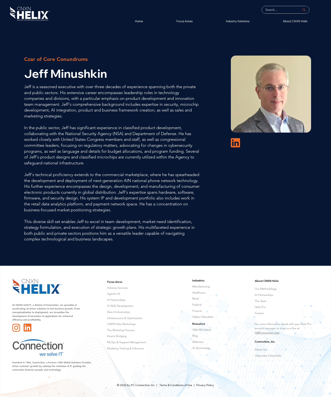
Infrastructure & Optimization (124, 318)
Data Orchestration (118, 312)
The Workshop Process (121, 330)
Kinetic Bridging (117, 336)
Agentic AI (113, 293)
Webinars (198, 342)
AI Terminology (201, 348)
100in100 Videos (201, 329)
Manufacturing (201, 286)
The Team (260, 301)
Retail (195, 298)
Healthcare (198, 292)
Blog (195, 335)
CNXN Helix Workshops (121, 324)
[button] (171, 21)
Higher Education (202, 316)
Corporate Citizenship (268, 355)
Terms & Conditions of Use (175, 385)
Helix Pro (260, 307)
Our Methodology (265, 288)
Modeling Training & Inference (125, 348)
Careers (259, 313)
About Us (260, 349)
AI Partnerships (116, 300)
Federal (197, 304)
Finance (197, 311)
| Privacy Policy (203, 385)
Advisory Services (117, 288)
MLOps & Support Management (126, 342)
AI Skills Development (120, 306)
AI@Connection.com (267, 332)
